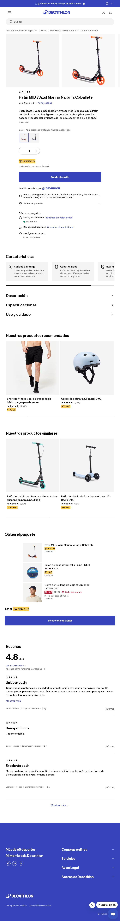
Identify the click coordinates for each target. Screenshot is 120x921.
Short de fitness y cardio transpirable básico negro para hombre (29, 400)
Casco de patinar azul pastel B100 (81, 398)
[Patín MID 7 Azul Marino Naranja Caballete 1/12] (32, 60)
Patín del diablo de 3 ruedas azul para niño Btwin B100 (86, 498)
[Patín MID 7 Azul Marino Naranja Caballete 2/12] (88, 60)
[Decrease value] (22, 150)
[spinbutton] (29, 151)
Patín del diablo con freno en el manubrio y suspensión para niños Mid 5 (32, 498)
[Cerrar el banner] (111, 3)
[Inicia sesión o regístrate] (103, 12)
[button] (68, 596)
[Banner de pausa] (107, 3)
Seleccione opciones (60, 620)
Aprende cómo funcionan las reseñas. (24, 669)
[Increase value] (36, 150)
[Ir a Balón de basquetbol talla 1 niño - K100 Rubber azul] (32, 572)
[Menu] (9, 12)
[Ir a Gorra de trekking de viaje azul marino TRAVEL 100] (32, 592)
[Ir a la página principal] (56, 12)
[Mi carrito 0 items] (110, 12)
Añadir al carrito (60, 177)
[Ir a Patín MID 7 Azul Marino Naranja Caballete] (32, 552)
